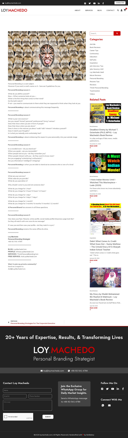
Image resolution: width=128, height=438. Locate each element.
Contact (110, 10)
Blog (100, 10)
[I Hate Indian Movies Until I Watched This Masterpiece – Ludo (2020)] (105, 163)
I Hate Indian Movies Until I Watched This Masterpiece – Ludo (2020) (103, 182)
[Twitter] (107, 389)
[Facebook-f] (123, 389)
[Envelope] (109, 405)
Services (89, 10)
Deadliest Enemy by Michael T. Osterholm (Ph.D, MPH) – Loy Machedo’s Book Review (104, 132)
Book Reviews (94, 126)
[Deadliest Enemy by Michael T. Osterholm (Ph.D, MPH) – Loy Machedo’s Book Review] (105, 113)
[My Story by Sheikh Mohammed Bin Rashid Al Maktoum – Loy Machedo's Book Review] (105, 277)
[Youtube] (113, 389)
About (77, 10)
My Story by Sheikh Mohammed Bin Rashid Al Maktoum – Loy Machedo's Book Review (104, 297)
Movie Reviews (94, 176)
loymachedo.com (46, 435)
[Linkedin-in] (118, 389)
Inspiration (93, 238)
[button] (118, 10)
